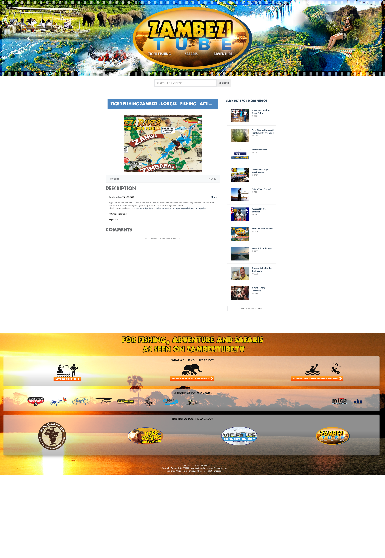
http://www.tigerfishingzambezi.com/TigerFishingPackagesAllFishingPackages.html (170, 208)
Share (214, 197)
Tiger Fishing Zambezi (192, 470)
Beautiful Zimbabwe (262, 248)
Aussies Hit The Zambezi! (259, 210)
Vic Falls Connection (213, 470)
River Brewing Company (258, 289)
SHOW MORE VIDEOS (251, 308)
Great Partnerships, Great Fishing (261, 111)
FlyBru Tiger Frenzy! (261, 189)
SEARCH (224, 83)
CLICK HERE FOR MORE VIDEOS (246, 101)
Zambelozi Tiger (259, 149)
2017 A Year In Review (262, 228)
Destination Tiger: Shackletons (260, 171)
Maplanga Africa (173, 470)
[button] (29, 38)
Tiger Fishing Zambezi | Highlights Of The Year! (263, 131)
